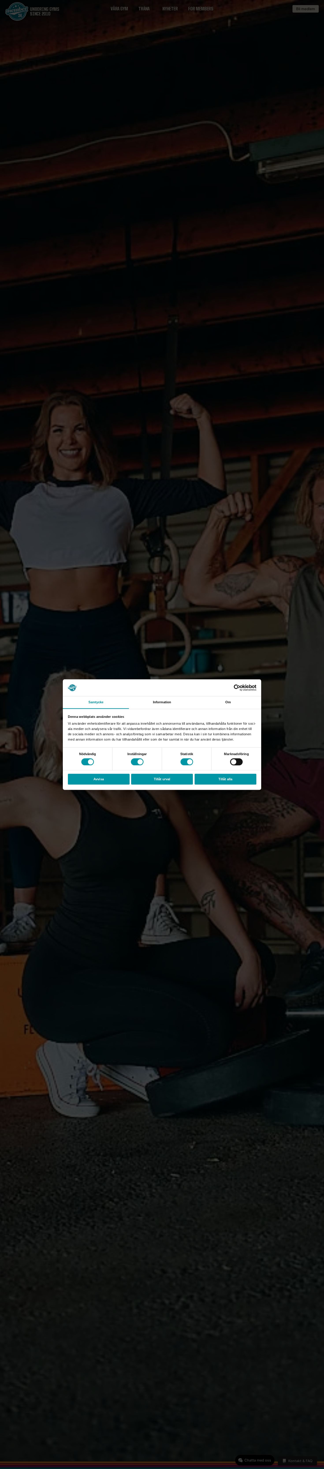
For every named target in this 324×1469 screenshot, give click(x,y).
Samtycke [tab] (96, 702)
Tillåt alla (225, 779)
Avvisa (98, 779)
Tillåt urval (162, 779)
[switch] (137, 761)
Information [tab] (162, 702)
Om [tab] (228, 702)
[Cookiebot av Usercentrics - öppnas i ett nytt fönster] (237, 687)
